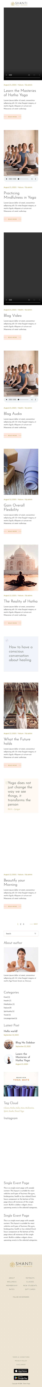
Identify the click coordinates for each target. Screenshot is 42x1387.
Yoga (22, 1111)
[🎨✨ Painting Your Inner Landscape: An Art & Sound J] (28, 1131)
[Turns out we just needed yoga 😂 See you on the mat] (28, 1149)
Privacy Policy (21, 1361)
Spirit (6, 1111)
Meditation (8, 1004)
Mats (22, 1108)
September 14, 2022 (11, 1035)
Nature (20, 85)
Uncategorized (9, 1018)
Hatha (12, 1108)
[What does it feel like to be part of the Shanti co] (11, 1131)
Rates (12, 1289)
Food (6, 997)
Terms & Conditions (21, 1357)
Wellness (11, 1282)
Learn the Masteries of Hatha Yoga (23, 1057)
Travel (6, 1015)
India (18, 1108)
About (12, 1278)
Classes (6, 1108)
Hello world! (10, 1031)
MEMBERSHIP (12, 1285)
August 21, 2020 (10, 85)
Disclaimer (21, 1364)
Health (20, 310)
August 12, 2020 (10, 499)
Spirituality (8, 1011)
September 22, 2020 (23, 1046)
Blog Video (13, 316)
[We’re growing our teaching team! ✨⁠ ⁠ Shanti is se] (11, 1149)
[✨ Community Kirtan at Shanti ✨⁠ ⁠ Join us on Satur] (28, 1167)
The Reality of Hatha (21, 601)
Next (36, 924)
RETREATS (30, 1278)
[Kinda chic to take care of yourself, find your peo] (11, 1167)
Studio (11, 1111)
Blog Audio (13, 414)
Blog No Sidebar (25, 1042)
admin (30, 85)
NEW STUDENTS (30, 1285)
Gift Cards (30, 1289)
